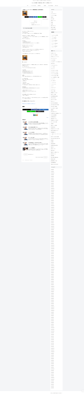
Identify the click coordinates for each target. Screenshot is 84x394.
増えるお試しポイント (54, 111)
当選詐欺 (52, 123)
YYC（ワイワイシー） (54, 58)
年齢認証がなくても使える (54, 120)
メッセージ (33, 23)
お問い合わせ (53, 63)
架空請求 (52, 140)
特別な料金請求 (53, 143)
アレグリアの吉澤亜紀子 (54, 40)
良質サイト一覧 (53, 148)
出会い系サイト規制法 (54, 106)
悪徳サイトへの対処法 (54, 125)
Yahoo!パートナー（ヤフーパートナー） (56, 134)
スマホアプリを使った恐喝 (54, 75)
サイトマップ (53, 68)
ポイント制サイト (53, 80)
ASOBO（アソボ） (53, 53)
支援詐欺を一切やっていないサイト (36, 24)
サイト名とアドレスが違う (54, 70)
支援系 (23, 106)
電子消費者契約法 (53, 162)
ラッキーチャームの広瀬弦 (55, 35)
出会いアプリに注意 (53, 99)
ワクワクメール (53, 89)
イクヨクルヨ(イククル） (54, 65)
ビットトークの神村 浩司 (55, 43)
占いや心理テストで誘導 (54, 108)
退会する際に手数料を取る (54, 157)
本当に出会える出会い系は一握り (55, 138)
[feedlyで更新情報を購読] (35, 115)
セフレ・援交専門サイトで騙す (55, 77)
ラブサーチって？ (53, 87)
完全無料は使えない (53, 116)
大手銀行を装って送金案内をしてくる (56, 113)
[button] (44, 17)
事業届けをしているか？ (54, 92)
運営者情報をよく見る (54, 160)
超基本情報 (52, 155)
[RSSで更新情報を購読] (37, 115)
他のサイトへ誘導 (53, 94)
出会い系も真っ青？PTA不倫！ (55, 104)
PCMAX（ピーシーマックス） (55, 56)
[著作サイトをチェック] (34, 115)
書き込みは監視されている (54, 130)
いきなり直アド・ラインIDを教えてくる (56, 61)
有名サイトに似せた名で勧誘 (55, 136)
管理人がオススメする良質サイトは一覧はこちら (28, 103)
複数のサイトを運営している (55, 152)
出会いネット (53, 101)
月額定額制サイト (53, 132)
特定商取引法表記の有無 (54, 145)
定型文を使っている (53, 118)
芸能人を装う (53, 150)
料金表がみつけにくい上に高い (55, 128)
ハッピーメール (54, 82)
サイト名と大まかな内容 (34, 22)
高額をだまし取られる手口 (54, 164)
